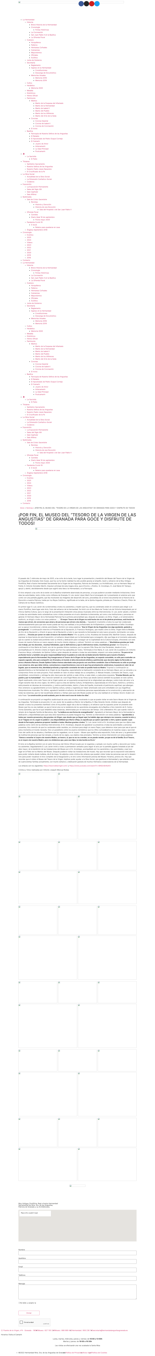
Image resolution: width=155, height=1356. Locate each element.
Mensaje (22, 1283)
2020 (29, 253)
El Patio (34, 159)
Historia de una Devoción (45, 207)
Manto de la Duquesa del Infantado (49, 103)
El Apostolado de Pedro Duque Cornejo (47, 139)
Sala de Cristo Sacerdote (37, 199)
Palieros (34, 45)
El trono (34, 128)
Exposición (27, 184)
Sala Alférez (31, 194)
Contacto (26, 260)
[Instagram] (86, 3)
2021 (29, 250)
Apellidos (22, 1258)
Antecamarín (40, 146)
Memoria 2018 (41, 78)
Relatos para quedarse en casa (47, 227)
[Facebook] (81, 3)
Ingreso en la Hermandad (41, 68)
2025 (29, 237)
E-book (34, 225)
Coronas (34, 118)
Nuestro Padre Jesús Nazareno (39, 169)
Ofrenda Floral (32, 212)
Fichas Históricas (42, 30)
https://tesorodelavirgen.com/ (55, 766)
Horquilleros (36, 42)
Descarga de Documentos (45, 73)
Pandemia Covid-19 (34, 222)
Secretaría (31, 63)
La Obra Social (28, 174)
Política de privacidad (45, 1303)
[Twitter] (97, 3)
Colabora (30, 182)
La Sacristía (31, 156)
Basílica (30, 131)
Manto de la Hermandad (45, 106)
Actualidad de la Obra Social (38, 177)
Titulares (26, 161)
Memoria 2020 (37, 88)
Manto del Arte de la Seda (45, 116)
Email (21, 1266)
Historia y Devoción (43, 204)
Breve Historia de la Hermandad (44, 25)
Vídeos (29, 242)
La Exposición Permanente (37, 187)
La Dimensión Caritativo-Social (39, 179)
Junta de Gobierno (34, 60)
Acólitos (34, 58)
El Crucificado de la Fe (36, 171)
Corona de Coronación (44, 126)
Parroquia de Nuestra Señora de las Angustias (49, 134)
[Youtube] (91, 3)
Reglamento (36, 65)
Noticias (29, 508)
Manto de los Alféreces (44, 113)
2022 (29, 247)
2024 (29, 240)
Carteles (34, 215)
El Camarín (35, 141)
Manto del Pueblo (42, 111)
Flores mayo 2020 (42, 220)
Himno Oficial (32, 96)
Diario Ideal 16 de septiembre (43, 217)
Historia (30, 22)
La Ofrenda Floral (38, 37)
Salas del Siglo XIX (34, 189)
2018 (29, 258)
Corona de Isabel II (42, 123)
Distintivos (31, 93)
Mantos (34, 101)
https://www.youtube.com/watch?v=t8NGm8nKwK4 (90, 766)
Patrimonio (31, 98)
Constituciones (41, 70)
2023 (29, 245)
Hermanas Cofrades (39, 47)
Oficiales (34, 55)
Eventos (30, 235)
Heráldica (30, 85)
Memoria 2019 (41, 80)
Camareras (35, 50)
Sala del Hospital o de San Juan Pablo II (55, 209)
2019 (29, 255)
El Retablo (35, 136)
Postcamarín (40, 151)
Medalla (30, 90)
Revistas (34, 202)
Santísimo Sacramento (36, 164)
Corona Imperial (41, 121)
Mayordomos (36, 52)
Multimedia (27, 197)
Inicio (22, 508)
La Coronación (37, 32)
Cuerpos (30, 40)
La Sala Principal (42, 149)
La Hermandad (28, 20)
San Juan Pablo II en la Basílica (43, 35)
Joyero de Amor (41, 144)
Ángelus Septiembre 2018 (37, 230)
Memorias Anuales (38, 75)
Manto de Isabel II (42, 108)
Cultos (29, 83)
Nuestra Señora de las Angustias (40, 166)
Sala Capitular (32, 192)
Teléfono (21, 1275)
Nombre (22, 1249)
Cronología (35, 27)
